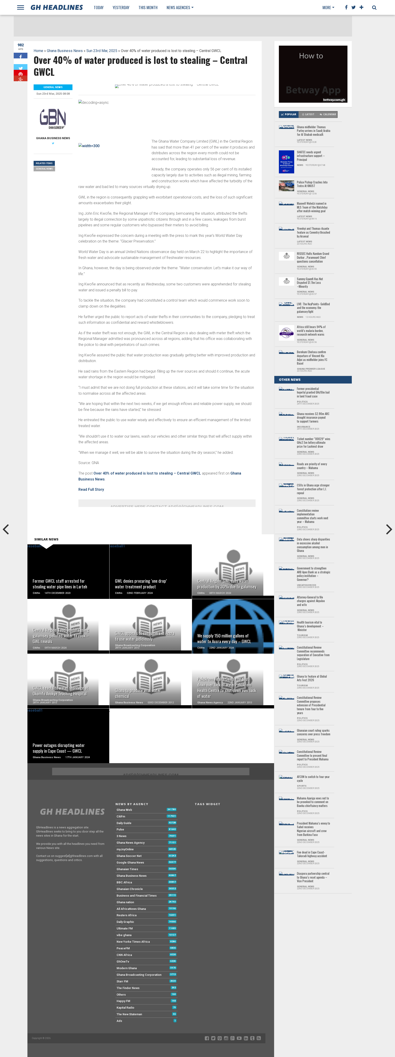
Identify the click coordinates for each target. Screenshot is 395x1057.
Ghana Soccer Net (129, 856)
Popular (290, 114)
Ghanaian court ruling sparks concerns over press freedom (313, 732)
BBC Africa (124, 882)
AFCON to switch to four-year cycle (313, 779)
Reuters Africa (126, 915)
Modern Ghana (127, 968)
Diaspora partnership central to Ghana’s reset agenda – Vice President (313, 877)
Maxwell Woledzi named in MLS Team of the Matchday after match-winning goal (312, 207)
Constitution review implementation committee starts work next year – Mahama (312, 516)
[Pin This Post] (20, 73)
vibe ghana (124, 935)
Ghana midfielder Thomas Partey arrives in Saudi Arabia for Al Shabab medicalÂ (313, 131)
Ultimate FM (125, 928)
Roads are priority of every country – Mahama (312, 466)
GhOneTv (123, 961)
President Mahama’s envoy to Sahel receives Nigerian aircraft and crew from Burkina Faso (313, 829)
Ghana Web (124, 810)
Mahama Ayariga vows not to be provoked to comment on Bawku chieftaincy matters (313, 802)
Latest (309, 114)
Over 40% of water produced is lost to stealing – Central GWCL (147, 473)
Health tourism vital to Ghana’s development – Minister (310, 626)
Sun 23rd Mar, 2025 (101, 51)
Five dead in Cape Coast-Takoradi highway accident (312, 854)
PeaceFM (123, 948)
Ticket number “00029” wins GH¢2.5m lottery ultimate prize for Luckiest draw (313, 443)
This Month (148, 7)
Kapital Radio (125, 1007)
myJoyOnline (125, 849)
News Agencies (178, 7)
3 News (121, 836)
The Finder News (128, 988)
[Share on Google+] (20, 78)
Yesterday (121, 7)
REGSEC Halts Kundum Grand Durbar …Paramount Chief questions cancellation (313, 257)
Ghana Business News (65, 51)
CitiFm (121, 816)
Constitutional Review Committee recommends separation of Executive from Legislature (313, 653)
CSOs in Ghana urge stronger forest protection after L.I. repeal (313, 489)
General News (44, 168)
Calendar (329, 114)
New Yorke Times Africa (133, 941)
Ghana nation (125, 902)
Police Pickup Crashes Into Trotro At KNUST (312, 184)
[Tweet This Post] (20, 67)
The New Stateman (129, 1014)
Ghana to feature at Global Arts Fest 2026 (312, 678)
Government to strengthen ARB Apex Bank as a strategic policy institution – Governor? (313, 574)
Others (121, 994)
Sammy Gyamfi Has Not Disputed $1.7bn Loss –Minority (310, 283)
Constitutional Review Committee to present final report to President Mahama (312, 755)
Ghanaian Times (127, 869)
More (327, 7)
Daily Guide (124, 823)
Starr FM (122, 981)
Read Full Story (91, 489)
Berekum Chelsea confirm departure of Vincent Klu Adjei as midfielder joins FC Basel (312, 357)
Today (99, 7)
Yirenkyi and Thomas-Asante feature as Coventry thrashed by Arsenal (313, 232)
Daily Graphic (125, 922)
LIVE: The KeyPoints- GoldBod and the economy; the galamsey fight (313, 308)
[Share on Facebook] (20, 55)
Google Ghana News (130, 862)
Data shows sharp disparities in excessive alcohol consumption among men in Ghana (313, 545)
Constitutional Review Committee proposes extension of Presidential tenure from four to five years (311, 705)
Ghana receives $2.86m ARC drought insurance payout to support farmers (313, 417)
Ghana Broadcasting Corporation (139, 974)
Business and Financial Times (137, 895)
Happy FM (123, 1001)
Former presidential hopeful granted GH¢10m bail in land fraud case (313, 392)
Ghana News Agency (130, 842)
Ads (119, 1021)
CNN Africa (124, 955)
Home (38, 51)
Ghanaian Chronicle (130, 889)
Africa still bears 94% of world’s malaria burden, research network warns (311, 331)
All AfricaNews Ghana (131, 909)
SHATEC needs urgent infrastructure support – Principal (311, 156)
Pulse (120, 829)
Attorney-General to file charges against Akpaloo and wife (311, 601)
